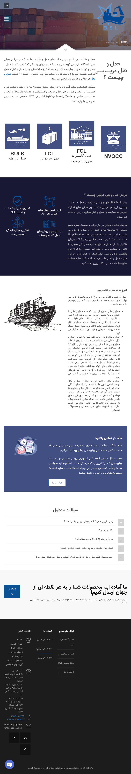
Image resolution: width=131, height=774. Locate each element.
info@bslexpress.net (12, 728)
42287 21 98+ (17, 716)
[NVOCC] (113, 138)
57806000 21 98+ (15, 719)
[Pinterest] (25, 749)
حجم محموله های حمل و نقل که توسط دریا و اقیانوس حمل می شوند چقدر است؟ (73, 557)
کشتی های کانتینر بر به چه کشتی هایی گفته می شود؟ (87, 548)
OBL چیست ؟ (106, 530)
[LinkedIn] (14, 737)
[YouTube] (25, 737)
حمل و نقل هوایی (94, 212)
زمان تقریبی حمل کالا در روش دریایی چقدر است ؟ (88, 521)
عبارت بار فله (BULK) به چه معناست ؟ (94, 539)
